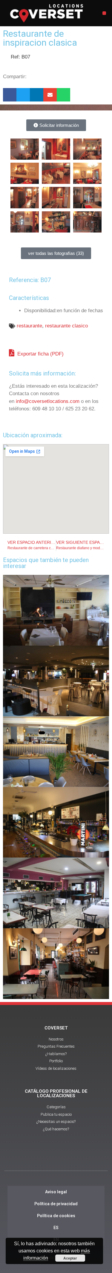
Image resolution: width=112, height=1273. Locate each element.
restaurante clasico (66, 326)
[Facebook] (39, 1157)
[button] (104, 13)
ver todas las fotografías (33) (56, 253)
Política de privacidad (56, 1203)
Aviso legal (56, 1191)
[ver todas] (24, 149)
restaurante (29, 326)
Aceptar (70, 1258)
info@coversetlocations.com (47, 401)
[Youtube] (56, 1157)
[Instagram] (72, 1157)
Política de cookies (56, 1215)
